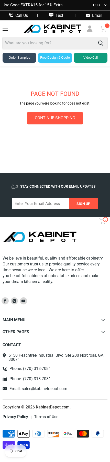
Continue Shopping (55, 118)
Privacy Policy (15, 417)
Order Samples (19, 57)
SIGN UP (83, 204)
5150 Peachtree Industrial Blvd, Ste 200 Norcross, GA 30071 (55, 357)
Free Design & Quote (55, 57)
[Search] (100, 43)
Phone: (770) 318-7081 (30, 369)
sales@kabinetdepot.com (44, 388)
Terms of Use (46, 417)
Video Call (90, 57)
